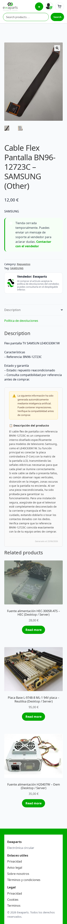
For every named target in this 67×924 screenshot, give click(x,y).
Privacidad (14, 861)
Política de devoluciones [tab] (21, 321)
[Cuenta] (49, 6)
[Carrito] (59, 6)
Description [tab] (12, 310)
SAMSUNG (16, 268)
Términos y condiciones (23, 880)
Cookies (12, 900)
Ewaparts (40, 276)
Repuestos (23, 264)
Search (57, 17)
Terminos (13, 906)
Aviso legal (14, 867)
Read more (33, 630)
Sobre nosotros (18, 874)
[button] (57, 48)
